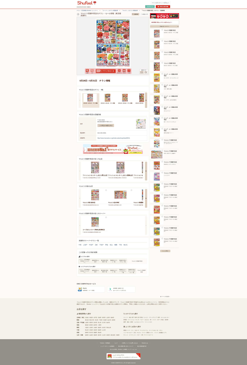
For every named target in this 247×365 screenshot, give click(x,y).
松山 (111, 245)
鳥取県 (95, 330)
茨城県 (105, 320)
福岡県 (87, 335)
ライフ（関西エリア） (148, 332)
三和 (142, 335)
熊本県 (99, 335)
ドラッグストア (153, 317)
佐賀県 (91, 335)
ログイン (150, 6)
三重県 (99, 325)
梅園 (115, 245)
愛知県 (87, 325)
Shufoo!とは (145, 343)
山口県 (104, 330)
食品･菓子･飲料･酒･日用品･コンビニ (138, 317)
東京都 (87, 320)
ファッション (131, 319)
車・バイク (153, 319)
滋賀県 (99, 327)
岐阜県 (95, 325)
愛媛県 (95, 332)
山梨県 (87, 322)
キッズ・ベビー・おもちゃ (142, 319)
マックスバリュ (144, 330)
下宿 (120, 245)
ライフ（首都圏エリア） (160, 332)
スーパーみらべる (153, 330)
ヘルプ (116, 343)
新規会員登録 (163, 6)
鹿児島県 (113, 335)
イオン (160, 330)
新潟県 (95, 322)
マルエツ (139, 332)
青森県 (91, 317)
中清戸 (91, 245)
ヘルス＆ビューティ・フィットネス (143, 322)
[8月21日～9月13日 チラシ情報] (108, 97)
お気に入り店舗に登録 (144, 14)
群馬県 (113, 320)
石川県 (104, 322)
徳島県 (87, 332)
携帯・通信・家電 (128, 322)
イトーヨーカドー (128, 332)
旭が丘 (126, 245)
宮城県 (99, 317)
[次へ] (146, 100)
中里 (80, 245)
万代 (135, 332)
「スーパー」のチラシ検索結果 (110, 10)
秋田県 (104, 317)
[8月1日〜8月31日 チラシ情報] (143, 97)
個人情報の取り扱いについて (125, 346)
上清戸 (85, 245)
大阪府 (87, 327)
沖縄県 (117, 335)
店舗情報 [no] (135, 14)
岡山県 (87, 330)
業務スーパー (127, 330)
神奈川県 (91, 320)
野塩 (106, 245)
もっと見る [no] (165, 251)
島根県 (99, 330)
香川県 (91, 332)
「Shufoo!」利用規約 (104, 343)
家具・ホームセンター (163, 317)
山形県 (108, 317)
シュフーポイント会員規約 (107, 346)
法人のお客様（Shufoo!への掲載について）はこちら (123, 349)
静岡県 (91, 325)
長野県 (91, 322)
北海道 (87, 317)
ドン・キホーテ (135, 330)
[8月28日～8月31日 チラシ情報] (91, 97)
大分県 (104, 335)
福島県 (112, 317)
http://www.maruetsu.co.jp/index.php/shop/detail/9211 (113, 138)
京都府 (95, 327)
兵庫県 (91, 327)
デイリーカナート (148, 335)
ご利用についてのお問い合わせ (129, 343)
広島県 (91, 330)
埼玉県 (96, 320)
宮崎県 (108, 335)
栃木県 (109, 320)
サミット (126, 335)
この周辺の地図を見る (106, 125)
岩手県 (95, 317)
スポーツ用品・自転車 (162, 319)
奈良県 (104, 327)
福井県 (108, 322)
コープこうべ (132, 335)
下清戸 (101, 245)
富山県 (99, 322)
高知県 (99, 332)
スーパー (126, 317)
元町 (96, 245)
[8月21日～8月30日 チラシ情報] (125, 97)
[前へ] (80, 100)
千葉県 (100, 320)
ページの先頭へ (165, 296)
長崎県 (95, 335)
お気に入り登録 (106, 190)
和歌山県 (108, 327)
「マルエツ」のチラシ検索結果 (129, 10)
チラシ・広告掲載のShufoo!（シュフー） (87, 10)
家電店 (125, 319)
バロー (138, 335)
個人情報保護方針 (142, 346)
